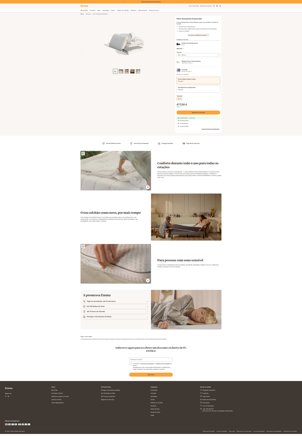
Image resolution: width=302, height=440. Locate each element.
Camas (153, 399)
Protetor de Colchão (157, 402)
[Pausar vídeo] (148, 187)
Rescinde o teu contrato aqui (244, 431)
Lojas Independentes (57, 402)
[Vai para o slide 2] (121, 71)
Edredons (88, 14)
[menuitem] (194, 6)
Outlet (152, 415)
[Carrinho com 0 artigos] (220, 6)
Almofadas (154, 396)
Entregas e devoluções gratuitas (110, 390)
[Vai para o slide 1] (115, 71)
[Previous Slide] (123, 1)
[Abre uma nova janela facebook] (6, 397)
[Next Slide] (178, 1)
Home (82, 14)
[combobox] (198, 55)
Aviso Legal (232, 431)
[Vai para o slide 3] (126, 71)
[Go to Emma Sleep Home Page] (84, 6)
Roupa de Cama (155, 412)
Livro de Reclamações (259, 431)
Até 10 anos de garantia (108, 396)
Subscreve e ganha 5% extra (60, 396)
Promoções (154, 390)
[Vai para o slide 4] (132, 71)
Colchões (153, 393)
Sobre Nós (54, 390)
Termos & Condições (147, 363)
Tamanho (179, 52)
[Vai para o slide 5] (138, 71)
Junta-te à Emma (56, 399)
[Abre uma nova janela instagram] (8, 397)
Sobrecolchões (155, 409)
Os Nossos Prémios (57, 393)
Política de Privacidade (163, 363)
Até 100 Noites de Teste (108, 393)
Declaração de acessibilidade (274, 431)
